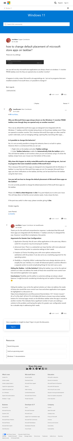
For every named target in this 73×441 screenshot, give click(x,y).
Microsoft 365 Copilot (7, 425)
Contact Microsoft (12, 436)
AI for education (51, 398)
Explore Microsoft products (8, 395)
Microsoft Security (6, 410)
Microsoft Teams (6, 422)
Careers (49, 407)
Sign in (13, 327)
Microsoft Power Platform (8, 419)
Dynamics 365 (5, 413)
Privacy (20, 436)
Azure (26, 407)
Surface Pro (5, 377)
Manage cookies (28, 436)
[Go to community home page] (8, 2)
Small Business (5, 428)
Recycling (60, 436)
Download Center (29, 380)
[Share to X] (33, 368)
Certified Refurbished (30, 392)
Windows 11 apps (6, 398)
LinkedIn (11, 214)
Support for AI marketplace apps (32, 416)
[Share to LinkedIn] (27, 368)
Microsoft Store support (30, 383)
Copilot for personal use (7, 389)
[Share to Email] (46, 368)
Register (60, 3)
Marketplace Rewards (30, 425)
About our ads (5, 438)
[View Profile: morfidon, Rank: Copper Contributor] (8, 40)
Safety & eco (53, 436)
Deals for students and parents (55, 395)
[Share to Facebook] (30, 368)
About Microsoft (51, 410)
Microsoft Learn (28, 413)
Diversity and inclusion (53, 422)
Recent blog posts (13, 346)
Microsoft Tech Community (31, 419)
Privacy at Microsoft (52, 416)
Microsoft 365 (5, 416)
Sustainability (51, 428)
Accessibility (50, 425)
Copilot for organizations (8, 386)
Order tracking (28, 389)
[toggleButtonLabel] (68, 8)
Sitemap (4, 436)
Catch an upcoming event (15, 351)
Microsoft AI (5, 407)
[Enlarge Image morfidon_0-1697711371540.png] (25, 62)
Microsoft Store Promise (30, 395)
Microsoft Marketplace (30, 422)
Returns (27, 386)
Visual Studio (28, 428)
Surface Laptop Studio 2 (7, 383)
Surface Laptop (5, 380)
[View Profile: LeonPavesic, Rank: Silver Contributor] (10, 110)
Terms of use (37, 436)
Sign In (66, 3)
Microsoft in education (53, 377)
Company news (51, 413)
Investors (50, 419)
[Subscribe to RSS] (43, 368)
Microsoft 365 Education (53, 386)
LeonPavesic (17, 109)
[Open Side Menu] (5, 2)
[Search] (55, 3)
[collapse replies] (4, 109)
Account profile (28, 377)
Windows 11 (9, 8)
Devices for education (53, 380)
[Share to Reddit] (37, 368)
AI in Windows (5, 392)
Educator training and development (56, 392)
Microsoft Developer (29, 410)
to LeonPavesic (38, 225)
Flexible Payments (29, 398)
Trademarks (45, 436)
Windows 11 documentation (16, 356)
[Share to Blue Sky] (40, 368)
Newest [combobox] (66, 103)
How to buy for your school (54, 389)
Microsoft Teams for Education (55, 383)
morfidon (15, 39)
